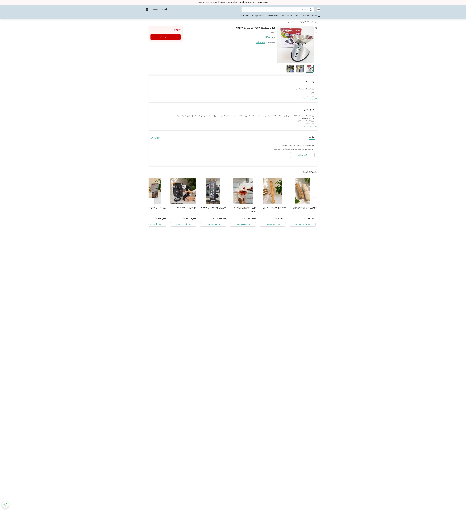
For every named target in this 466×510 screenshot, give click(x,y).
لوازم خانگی (291, 22)
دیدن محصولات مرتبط (166, 37)
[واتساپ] (5, 504)
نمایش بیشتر (312, 99)
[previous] (315, 202)
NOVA (267, 37)
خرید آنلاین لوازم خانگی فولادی (307, 22)
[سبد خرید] (147, 9)
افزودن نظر (155, 137)
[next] (151, 202)
